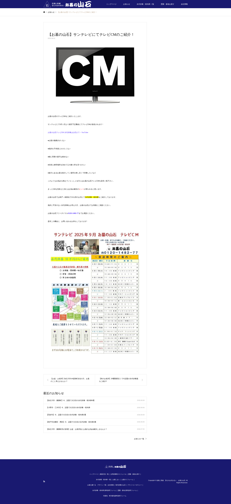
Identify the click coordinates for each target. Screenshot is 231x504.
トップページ (111, 4)
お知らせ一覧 (139, 439)
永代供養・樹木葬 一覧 (145, 4)
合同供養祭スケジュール (118, 474)
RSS (44, 481)
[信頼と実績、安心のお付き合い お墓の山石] (67, 4)
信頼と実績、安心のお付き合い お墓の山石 (170, 480)
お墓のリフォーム (127, 479)
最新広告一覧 (104, 474)
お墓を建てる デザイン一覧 (96, 485)
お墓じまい (116, 479)
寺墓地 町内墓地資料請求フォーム (114, 496)
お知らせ (126, 4)
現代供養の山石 (121, 485)
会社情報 (184, 4)
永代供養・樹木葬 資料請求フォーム (104, 490)
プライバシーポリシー (134, 485)
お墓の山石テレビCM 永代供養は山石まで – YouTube (68, 132)
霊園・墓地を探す (167, 4)
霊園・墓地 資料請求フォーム (127, 490)
